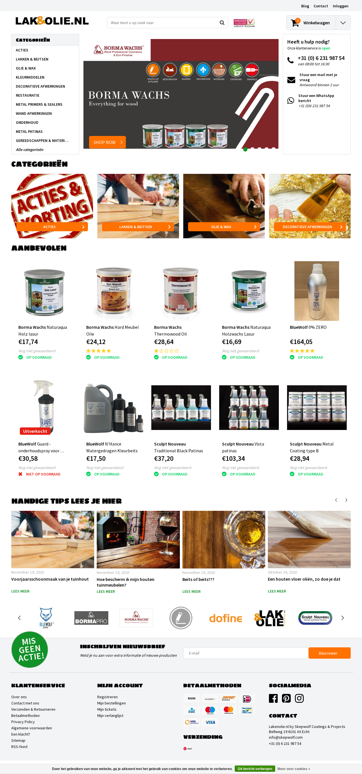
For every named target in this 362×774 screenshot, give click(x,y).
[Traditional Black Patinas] (181, 408)
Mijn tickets (107, 709)
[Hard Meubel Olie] (113, 291)
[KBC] (191, 710)
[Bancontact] (246, 710)
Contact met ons (25, 703)
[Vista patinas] (249, 408)
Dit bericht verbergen (255, 769)
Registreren (107, 696)
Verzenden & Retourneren (33, 709)
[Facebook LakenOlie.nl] (273, 700)
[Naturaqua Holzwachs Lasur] (249, 291)
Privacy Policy (23, 721)
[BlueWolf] (46, 618)
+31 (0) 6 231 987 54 (285, 743)
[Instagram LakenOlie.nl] (299, 700)
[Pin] (191, 722)
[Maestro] (210, 710)
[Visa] (210, 722)
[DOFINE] (226, 618)
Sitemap (18, 740)
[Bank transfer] (191, 699)
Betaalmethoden (25, 715)
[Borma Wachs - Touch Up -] (181, 618)
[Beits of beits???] (223, 539)
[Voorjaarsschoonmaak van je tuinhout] (52, 539)
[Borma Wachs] (136, 618)
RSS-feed (19, 746)
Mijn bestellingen (111, 703)
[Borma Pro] (91, 618)
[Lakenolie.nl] (270, 618)
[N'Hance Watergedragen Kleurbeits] (113, 408)
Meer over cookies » (293, 769)
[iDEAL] (246, 699)
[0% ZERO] (317, 291)
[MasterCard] (228, 710)
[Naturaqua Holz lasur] (45, 291)
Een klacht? (20, 734)
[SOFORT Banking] (228, 699)
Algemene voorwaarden (31, 727)
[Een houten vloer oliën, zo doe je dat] (309, 539)
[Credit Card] (210, 699)
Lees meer (20, 591)
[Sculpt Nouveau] (315, 618)
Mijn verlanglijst (110, 715)
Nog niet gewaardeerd (36, 350)
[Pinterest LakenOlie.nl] (286, 700)
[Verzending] (187, 749)
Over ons (19, 696)
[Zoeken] (222, 23)
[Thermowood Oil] (181, 291)
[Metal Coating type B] (317, 408)
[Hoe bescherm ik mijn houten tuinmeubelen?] (138, 539)
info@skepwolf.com (286, 737)
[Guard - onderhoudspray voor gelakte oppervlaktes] (45, 408)
